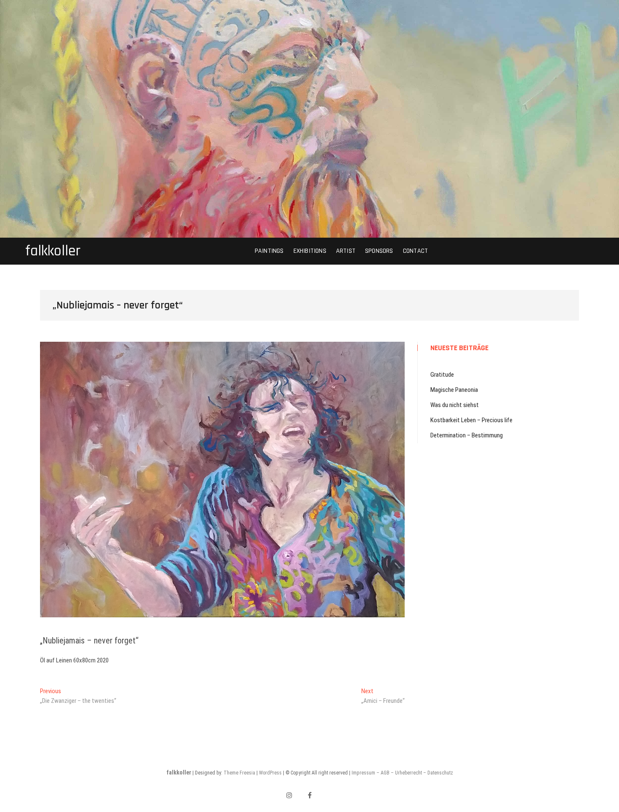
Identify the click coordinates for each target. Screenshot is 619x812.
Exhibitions (309, 251)
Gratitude (442, 374)
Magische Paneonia (454, 390)
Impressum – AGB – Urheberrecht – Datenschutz (402, 773)
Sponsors (379, 251)
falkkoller (52, 251)
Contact (415, 251)
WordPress (270, 773)
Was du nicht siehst (454, 405)
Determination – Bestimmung (466, 435)
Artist (345, 251)
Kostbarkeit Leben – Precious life (471, 420)
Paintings (269, 251)
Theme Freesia (239, 773)
